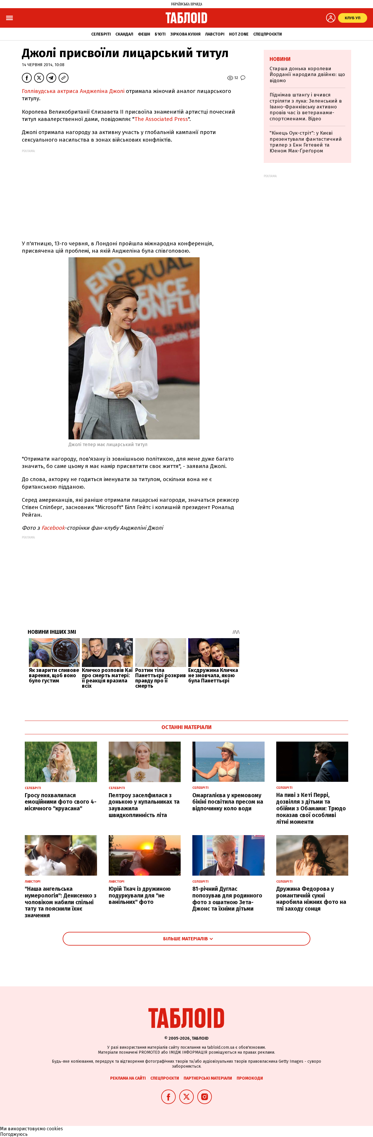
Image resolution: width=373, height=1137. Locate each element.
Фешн (144, 34)
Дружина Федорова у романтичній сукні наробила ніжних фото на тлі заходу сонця (311, 899)
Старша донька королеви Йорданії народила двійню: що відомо (307, 75)
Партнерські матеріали (208, 1078)
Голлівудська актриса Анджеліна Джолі (74, 91)
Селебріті (101, 34)
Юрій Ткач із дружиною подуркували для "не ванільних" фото (140, 896)
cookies (55, 1128)
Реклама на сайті (128, 1078)
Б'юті (160, 34)
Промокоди (250, 1078)
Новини (280, 59)
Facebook (52, 528)
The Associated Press (161, 119)
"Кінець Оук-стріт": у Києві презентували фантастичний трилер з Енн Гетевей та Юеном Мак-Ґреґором (306, 142)
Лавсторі (214, 34)
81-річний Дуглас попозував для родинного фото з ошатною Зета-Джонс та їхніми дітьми (227, 899)
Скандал (124, 34)
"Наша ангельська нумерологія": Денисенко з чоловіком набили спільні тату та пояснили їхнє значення (60, 902)
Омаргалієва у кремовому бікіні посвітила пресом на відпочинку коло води (227, 802)
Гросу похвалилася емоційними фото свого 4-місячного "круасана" (60, 802)
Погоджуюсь (14, 1134)
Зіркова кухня (185, 34)
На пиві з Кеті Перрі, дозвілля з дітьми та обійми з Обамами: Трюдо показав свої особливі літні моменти (311, 808)
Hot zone (239, 34)
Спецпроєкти (267, 34)
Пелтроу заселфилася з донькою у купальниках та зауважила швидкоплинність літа (144, 805)
